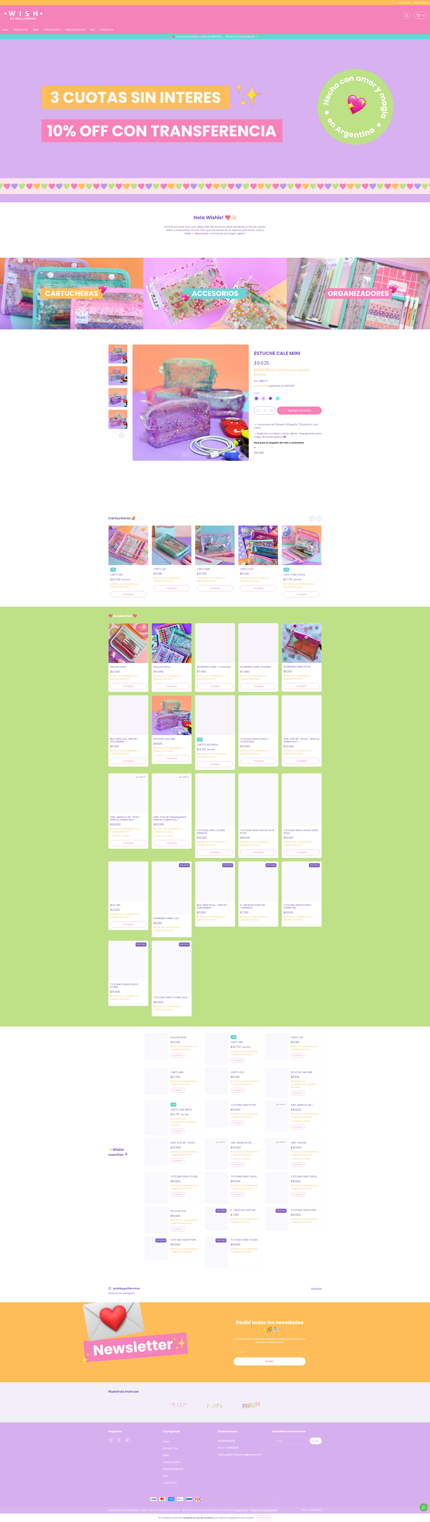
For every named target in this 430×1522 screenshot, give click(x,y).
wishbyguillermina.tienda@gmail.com (239, 1454)
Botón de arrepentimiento (264, 1510)
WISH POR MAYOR (75, 29)
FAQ (92, 29)
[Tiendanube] (311, 1510)
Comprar (128, 594)
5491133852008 (226, 1441)
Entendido (264, 1517)
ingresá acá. (241, 1510)
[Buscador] (406, 15)
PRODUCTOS (20, 29)
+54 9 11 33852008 (228, 1447)
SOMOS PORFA (52, 29)
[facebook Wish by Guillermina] (119, 1440)
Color (257, 393)
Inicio (6, 29)
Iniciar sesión (403, 2)
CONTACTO (107, 29)
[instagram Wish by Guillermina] (110, 1440)
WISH (36, 29)
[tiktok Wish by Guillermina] (127, 1440)
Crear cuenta (420, 2)
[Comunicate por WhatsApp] (423, 1507)
